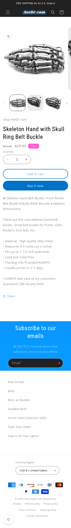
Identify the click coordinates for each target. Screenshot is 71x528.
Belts (11, 391)
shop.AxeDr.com (33, 498)
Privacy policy (51, 503)
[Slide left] (4, 103)
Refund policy (32, 503)
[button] (8, 12)
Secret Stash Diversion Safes (27, 418)
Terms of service (27, 509)
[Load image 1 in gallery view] (17, 103)
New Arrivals (16, 382)
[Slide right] (66, 103)
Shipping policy (48, 509)
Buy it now (35, 186)
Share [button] (11, 296)
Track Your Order (19, 427)
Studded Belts (17, 409)
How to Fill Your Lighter (23, 436)
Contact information (37, 515)
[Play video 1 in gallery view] (35, 103)
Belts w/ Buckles (19, 400)
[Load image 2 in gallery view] (53, 103)
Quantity (8, 151)
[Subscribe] (58, 363)
